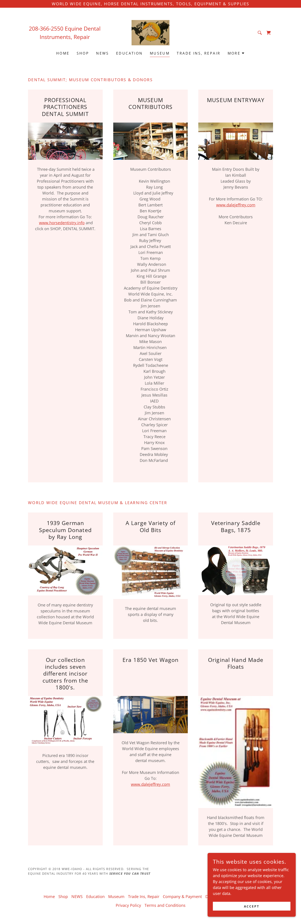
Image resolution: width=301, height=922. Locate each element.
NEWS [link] (102, 53)
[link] (151, 32)
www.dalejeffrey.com (235, 205)
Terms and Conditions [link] (165, 905)
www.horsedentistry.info (62, 222)
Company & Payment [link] (182, 896)
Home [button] (49, 896)
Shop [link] (83, 53)
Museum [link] (160, 53)
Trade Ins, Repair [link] (198, 53)
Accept (252, 906)
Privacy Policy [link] (128, 905)
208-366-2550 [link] (46, 28)
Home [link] (63, 53)
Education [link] (129, 53)
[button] (236, 53)
